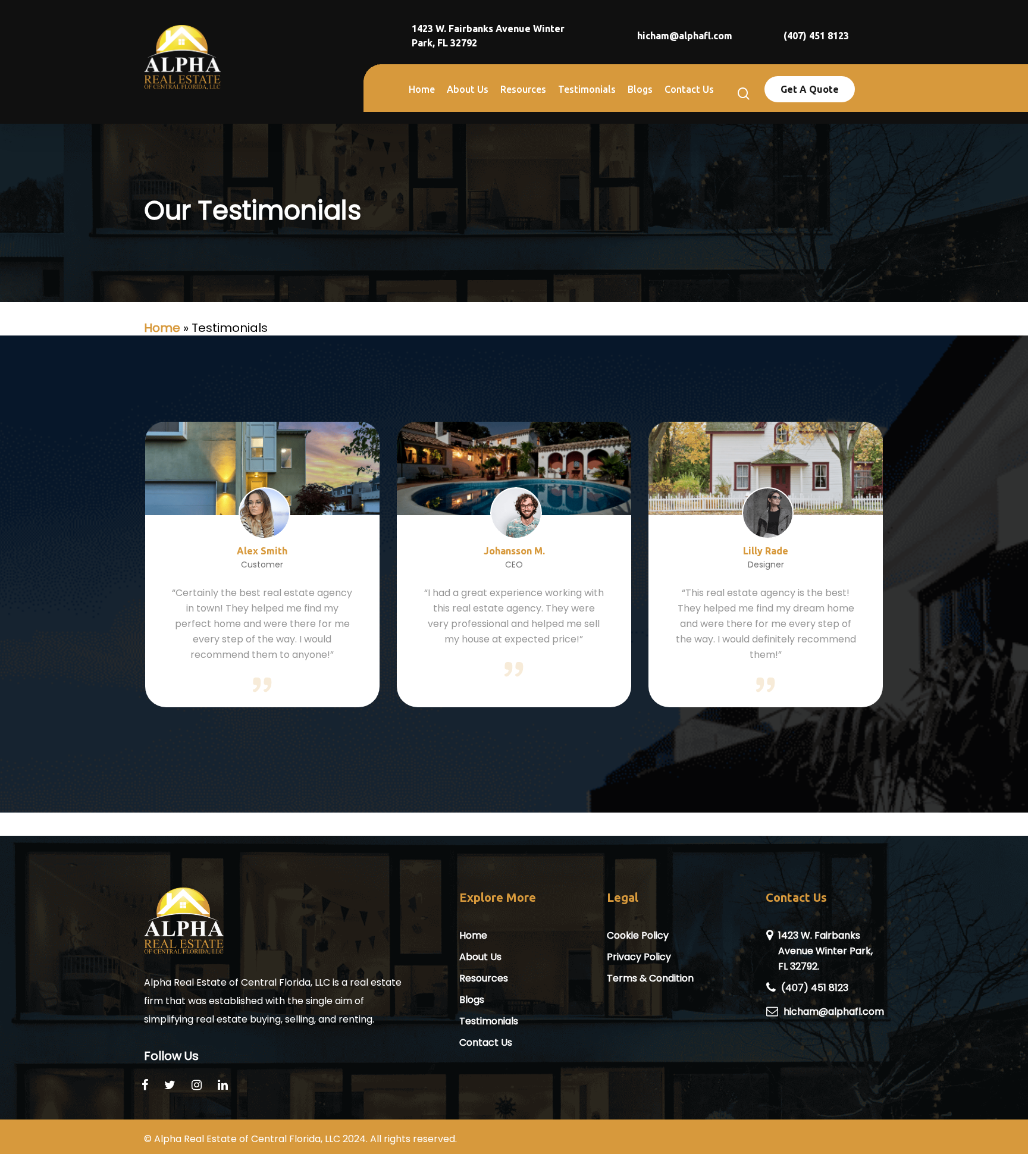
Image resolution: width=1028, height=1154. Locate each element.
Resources (483, 978)
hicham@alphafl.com (833, 1011)
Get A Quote (810, 89)
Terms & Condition (650, 978)
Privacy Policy (639, 957)
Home (162, 327)
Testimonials (488, 1021)
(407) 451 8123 (814, 988)
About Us (480, 957)
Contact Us (485, 1042)
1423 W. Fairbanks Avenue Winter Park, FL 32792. (825, 951)
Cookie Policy (638, 935)
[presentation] (100, 568)
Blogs (471, 999)
